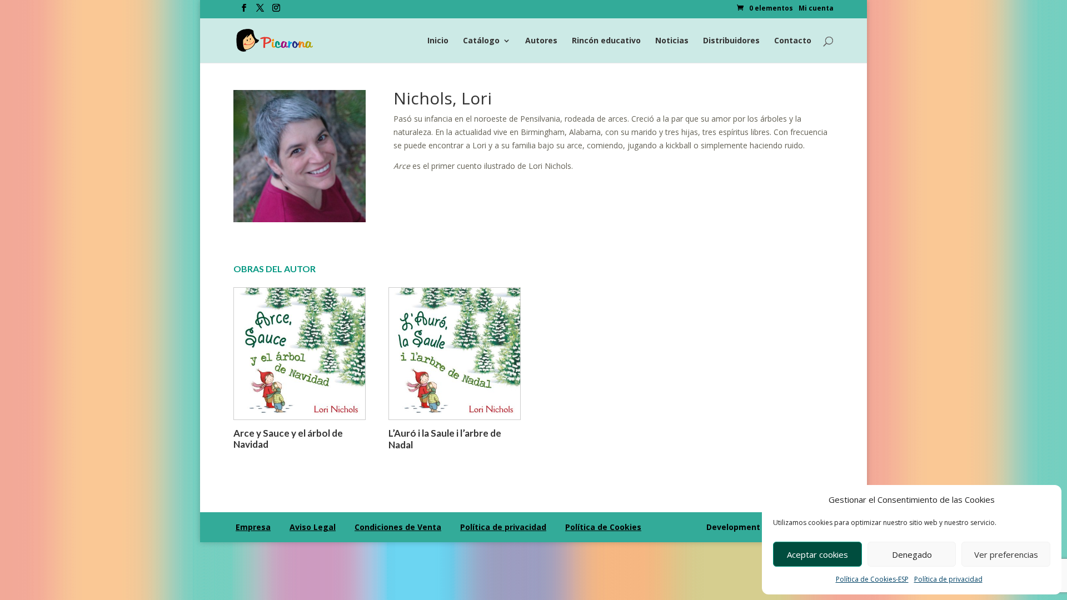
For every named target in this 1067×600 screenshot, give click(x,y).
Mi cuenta (816, 9)
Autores (541, 41)
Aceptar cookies (817, 554)
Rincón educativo (606, 41)
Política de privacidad (948, 579)
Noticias (672, 41)
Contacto (792, 41)
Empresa (253, 527)
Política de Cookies (603, 527)
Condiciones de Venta (398, 527)
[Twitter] (260, 11)
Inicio (437, 41)
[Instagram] (276, 11)
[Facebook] (244, 11)
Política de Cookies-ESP (872, 579)
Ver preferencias (1006, 554)
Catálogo (481, 41)
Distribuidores (731, 41)
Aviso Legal (313, 527)
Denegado (912, 554)
